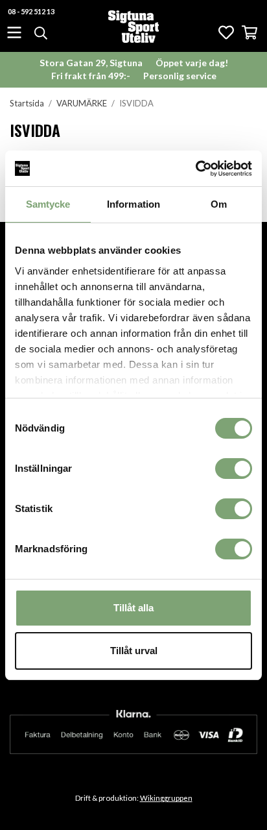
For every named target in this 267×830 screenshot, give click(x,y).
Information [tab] (133, 204)
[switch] (233, 468)
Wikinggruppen (166, 798)
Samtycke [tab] (48, 204)
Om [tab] (219, 204)
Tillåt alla (133, 607)
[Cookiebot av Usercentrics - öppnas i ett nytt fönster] (195, 168)
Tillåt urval (133, 650)
